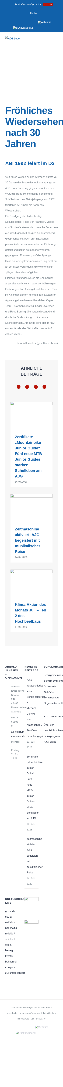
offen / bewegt (9, 947)
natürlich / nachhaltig (11, 925)
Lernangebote (51, 697)
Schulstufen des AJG (50, 689)
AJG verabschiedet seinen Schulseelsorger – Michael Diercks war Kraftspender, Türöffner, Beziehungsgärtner (32, 708)
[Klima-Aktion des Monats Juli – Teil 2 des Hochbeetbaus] (31, 583)
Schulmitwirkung (51, 680)
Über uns (49, 724)
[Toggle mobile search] (50, 41)
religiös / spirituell (10, 936)
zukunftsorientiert (12, 972)
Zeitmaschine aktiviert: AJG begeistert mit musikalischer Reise (27, 540)
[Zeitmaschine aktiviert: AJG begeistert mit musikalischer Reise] (31, 507)
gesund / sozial (10, 914)
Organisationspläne (51, 703)
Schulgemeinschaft (51, 675)
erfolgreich (11, 967)
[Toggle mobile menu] (56, 41)
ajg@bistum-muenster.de (15, 733)
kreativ (9, 955)
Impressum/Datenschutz (31, 1013)
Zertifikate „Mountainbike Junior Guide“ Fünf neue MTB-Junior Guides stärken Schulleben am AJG (32, 787)
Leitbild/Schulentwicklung (51, 730)
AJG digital (50, 741)
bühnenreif (11, 961)
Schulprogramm (51, 736)
